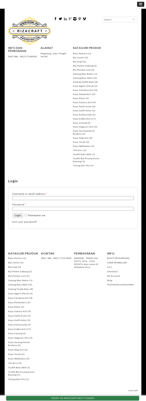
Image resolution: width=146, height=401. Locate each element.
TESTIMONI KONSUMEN (120, 284)
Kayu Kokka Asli (82, 118)
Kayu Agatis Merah (83, 86)
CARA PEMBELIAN (117, 262)
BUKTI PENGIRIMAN (118, 258)
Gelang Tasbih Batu (83, 82)
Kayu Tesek (79, 142)
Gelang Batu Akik (82, 78)
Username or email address (29, 193)
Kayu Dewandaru (82, 94)
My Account (113, 276)
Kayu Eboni (79, 98)
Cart (109, 267)
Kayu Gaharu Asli (82, 102)
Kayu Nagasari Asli (83, 126)
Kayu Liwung (80, 122)
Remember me (36, 215)
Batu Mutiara (80, 53)
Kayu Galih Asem (82, 106)
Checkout (112, 271)
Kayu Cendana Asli (83, 90)
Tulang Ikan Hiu (81, 165)
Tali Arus (78, 150)
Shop (109, 280)
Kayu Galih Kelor (82, 110)
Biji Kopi (77, 61)
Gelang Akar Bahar (83, 74)
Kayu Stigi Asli (81, 138)
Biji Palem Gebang (83, 65)
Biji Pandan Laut (82, 69)
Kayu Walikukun (82, 146)
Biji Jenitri (79, 57)
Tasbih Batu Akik (82, 154)
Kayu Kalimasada (82, 114)
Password (19, 204)
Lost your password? (24, 221)
